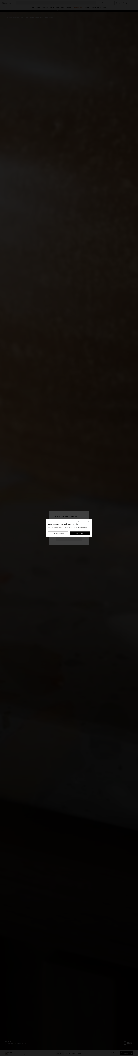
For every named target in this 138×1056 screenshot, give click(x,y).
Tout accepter (80, 533)
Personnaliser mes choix (58, 533)
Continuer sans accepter (84, 521)
